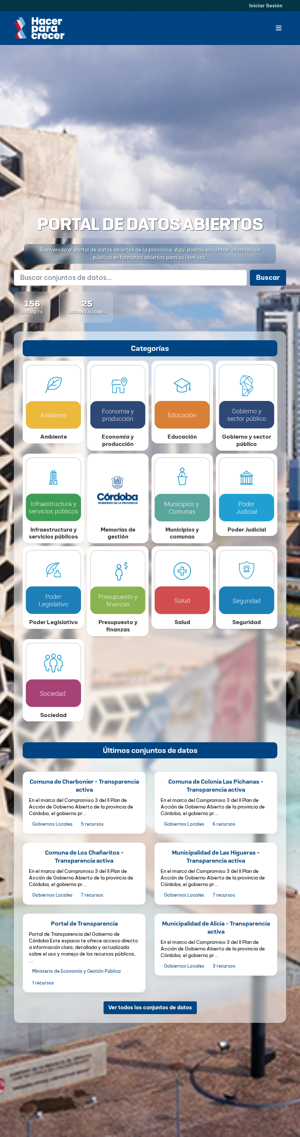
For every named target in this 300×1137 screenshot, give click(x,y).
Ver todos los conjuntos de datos (150, 1007)
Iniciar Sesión (265, 5)
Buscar (268, 277)
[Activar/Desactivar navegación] (278, 28)
